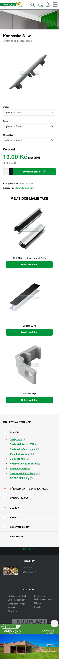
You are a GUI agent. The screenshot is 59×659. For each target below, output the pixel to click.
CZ (24, 549)
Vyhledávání (32, 4)
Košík (42, 7)
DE (34, 549)
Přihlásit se (47, 4)
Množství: (8, 135)
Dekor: (6, 121)
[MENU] (55, 4)
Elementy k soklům (24, 187)
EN (29, 549)
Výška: (6, 107)
